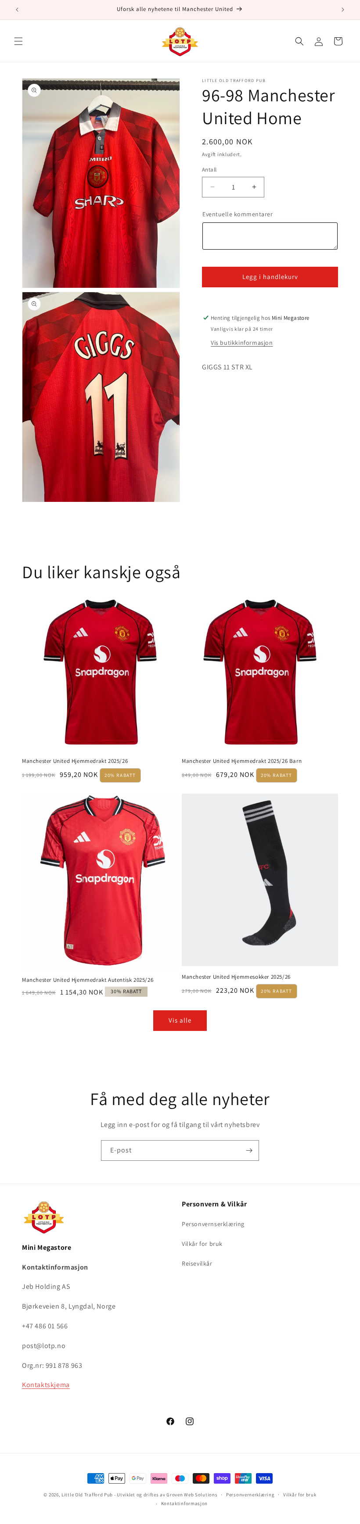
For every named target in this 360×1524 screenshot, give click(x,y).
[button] (18, 41)
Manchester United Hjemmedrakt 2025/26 (75, 761)
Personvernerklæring (250, 1495)
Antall (209, 169)
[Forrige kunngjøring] (17, 9)
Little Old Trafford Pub (87, 1495)
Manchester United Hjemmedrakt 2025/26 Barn (242, 761)
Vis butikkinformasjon (242, 343)
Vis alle (180, 1020)
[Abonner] (249, 1150)
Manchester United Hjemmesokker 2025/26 (236, 976)
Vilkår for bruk (202, 1244)
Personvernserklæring (213, 1224)
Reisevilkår (197, 1263)
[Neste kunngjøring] (343, 9)
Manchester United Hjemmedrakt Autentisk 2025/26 (87, 980)
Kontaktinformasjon (184, 1503)
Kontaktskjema (46, 1384)
